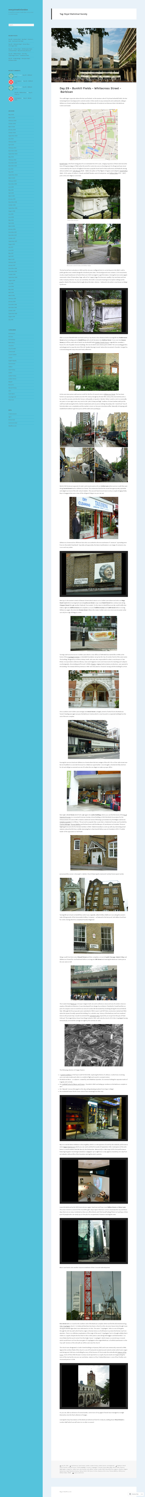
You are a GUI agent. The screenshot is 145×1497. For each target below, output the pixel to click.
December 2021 (12, 163)
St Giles (95, 1471)
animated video (95, 1016)
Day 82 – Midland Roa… (21, 92)
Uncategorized (12, 397)
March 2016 (11, 295)
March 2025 (11, 126)
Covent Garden (12, 354)
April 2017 (11, 256)
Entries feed (11, 419)
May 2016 (10, 289)
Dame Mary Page (107, 1467)
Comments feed (12, 423)
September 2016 (12, 277)
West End (11, 400)
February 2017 (12, 262)
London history (12, 375)
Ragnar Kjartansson (69, 1147)
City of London (12, 348)
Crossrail (100, 1467)
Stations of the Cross (103, 1471)
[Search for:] (21, 25)
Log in (9, 417)
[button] (89, 326)
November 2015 (12, 307)
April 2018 (11, 223)
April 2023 (11, 144)
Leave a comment (79, 1472)
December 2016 (12, 268)
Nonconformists (109, 1469)
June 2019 (11, 187)
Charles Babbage (65, 824)
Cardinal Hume (72, 1467)
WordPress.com (12, 426)
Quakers (121, 1469)
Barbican (73, 1004)
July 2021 (10, 169)
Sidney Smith (83, 1471)
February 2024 (12, 141)
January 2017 (11, 265)
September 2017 (12, 241)
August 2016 (11, 280)
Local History (11, 369)
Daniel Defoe (123, 171)
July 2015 (10, 319)
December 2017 (12, 232)
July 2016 (10, 283)
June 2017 (11, 250)
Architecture (11, 333)
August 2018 (11, 211)
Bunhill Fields (63, 163)
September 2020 (13, 175)
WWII (69, 1472)
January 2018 (11, 229)
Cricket (10, 357)
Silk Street (90, 1471)
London (10, 372)
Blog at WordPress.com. (66, 1491)
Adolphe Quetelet (65, 822)
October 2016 (11, 274)
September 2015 (12, 313)
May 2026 (11, 114)
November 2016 (12, 271)
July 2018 (10, 214)
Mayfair (10, 381)
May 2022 (11, 157)
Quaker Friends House (102, 342)
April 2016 (11, 292)
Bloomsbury (11, 342)
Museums (11, 384)
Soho (9, 391)
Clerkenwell (11, 351)
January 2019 (11, 199)
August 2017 (11, 244)
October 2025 (12, 123)
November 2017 (12, 235)
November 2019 (12, 184)
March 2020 (11, 178)
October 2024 (12, 132)
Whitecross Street (109, 394)
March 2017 (11, 259)
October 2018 (11, 205)
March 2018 (11, 226)
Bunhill (65, 1467)
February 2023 (12, 148)
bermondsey (11, 339)
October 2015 (11, 310)
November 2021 (12, 166)
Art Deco (10, 336)
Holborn (10, 366)
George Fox (69, 1469)
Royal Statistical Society (73, 1471)
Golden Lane (76, 1469)
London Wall (101, 1469)
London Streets (12, 378)
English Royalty (12, 360)
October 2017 (11, 238)
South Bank (11, 393)
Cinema (88, 1467)
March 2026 (11, 117)
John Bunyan (76, 171)
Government (11, 363)
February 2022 (12, 160)
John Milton (90, 1469)
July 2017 (10, 247)
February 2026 (12, 120)
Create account (12, 414)
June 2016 (11, 286)
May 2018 (11, 220)
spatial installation (66, 1075)
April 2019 (11, 193)
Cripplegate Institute (73, 657)
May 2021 (10, 172)
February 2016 (12, 298)
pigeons (116, 1469)
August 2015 (11, 316)
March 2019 (11, 196)
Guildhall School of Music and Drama (73, 1084)
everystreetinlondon (18, 10)
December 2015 (12, 304)
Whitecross (122, 1471)
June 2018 (11, 217)
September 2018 (12, 208)
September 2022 (12, 153)
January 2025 (12, 129)
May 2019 (10, 190)
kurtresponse (18, 81)
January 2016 (11, 301)
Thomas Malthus (76, 824)
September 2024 (12, 135)
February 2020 (12, 181)
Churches (11, 345)
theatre (93, 664)
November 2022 (12, 150)
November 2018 (12, 202)
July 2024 (10, 138)
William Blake (114, 173)
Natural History (12, 388)
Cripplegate (94, 1467)
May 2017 (10, 253)
